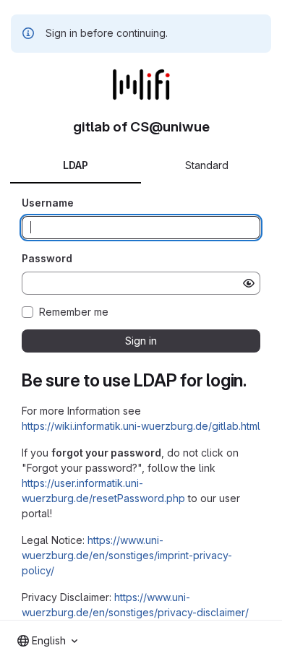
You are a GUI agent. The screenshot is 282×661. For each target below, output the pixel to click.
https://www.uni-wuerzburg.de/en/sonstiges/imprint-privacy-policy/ (127, 555)
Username (48, 202)
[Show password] (248, 283)
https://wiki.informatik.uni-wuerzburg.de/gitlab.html (141, 426)
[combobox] (47, 640)
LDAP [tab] (75, 165)
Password (47, 258)
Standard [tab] (206, 165)
